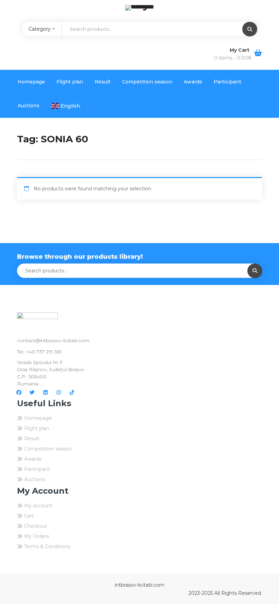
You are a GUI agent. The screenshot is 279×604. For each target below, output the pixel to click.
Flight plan (69, 82)
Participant (227, 82)
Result (103, 82)
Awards (193, 82)
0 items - (233, 58)
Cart (29, 516)
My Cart (240, 50)
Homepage (31, 82)
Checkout (35, 526)
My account (38, 506)
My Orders (36, 536)
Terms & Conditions (47, 546)
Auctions (28, 105)
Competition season (147, 82)
